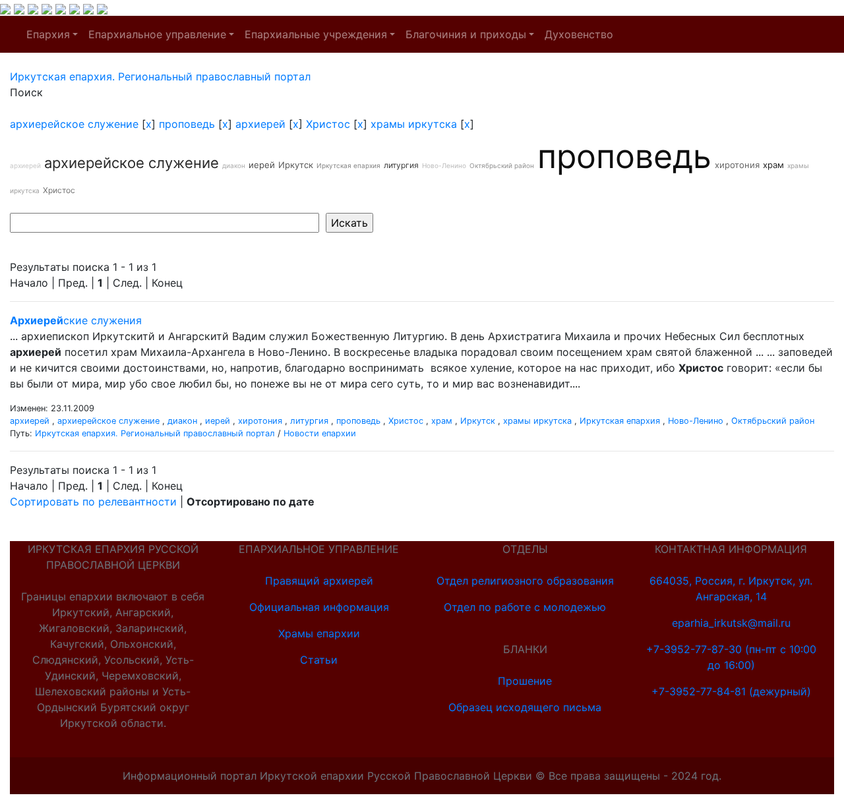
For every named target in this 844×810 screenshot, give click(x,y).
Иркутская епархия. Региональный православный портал (155, 433)
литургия (401, 165)
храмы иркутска (414, 123)
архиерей (260, 123)
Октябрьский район (501, 165)
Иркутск (295, 164)
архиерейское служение (74, 123)
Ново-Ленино (444, 165)
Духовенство (579, 34)
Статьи (319, 659)
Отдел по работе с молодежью (525, 607)
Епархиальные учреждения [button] (316, 34)
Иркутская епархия (348, 165)
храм (773, 164)
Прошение (525, 680)
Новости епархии (320, 433)
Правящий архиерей (319, 580)
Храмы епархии (319, 633)
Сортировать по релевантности (93, 501)
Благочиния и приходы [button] (466, 34)
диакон (233, 165)
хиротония (737, 164)
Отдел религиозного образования (525, 580)
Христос (328, 123)
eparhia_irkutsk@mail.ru (731, 622)
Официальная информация (319, 607)
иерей (262, 164)
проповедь (187, 123)
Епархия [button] (48, 34)
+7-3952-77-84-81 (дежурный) (731, 691)
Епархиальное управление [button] (157, 34)
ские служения (76, 320)
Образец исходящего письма (524, 707)
